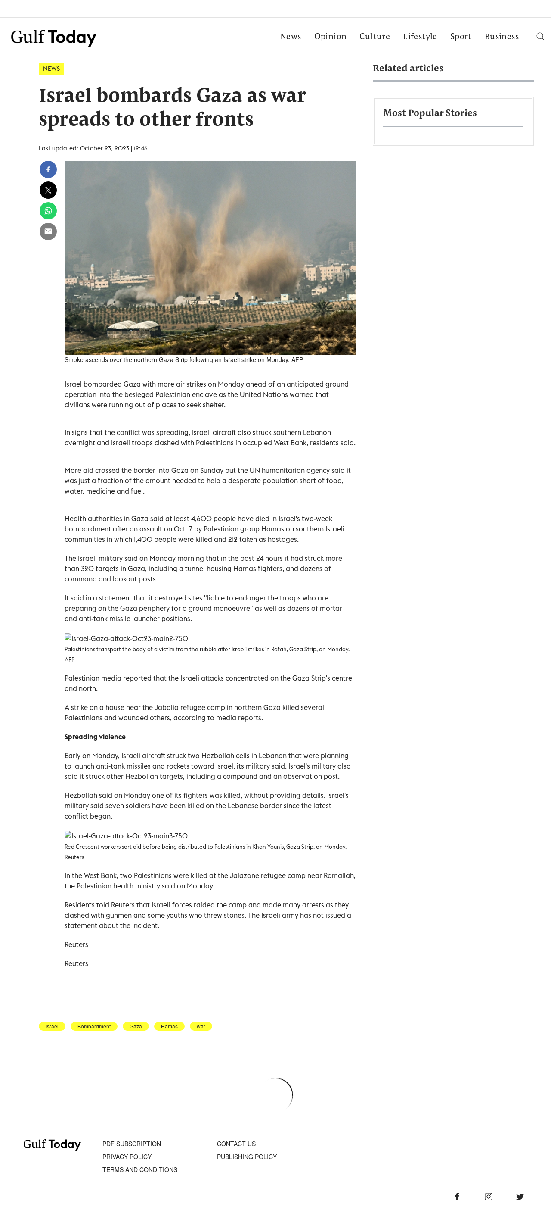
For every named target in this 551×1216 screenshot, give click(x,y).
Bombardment (94, 1026)
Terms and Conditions (139, 1169)
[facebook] (48, 169)
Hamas (169, 1026)
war (201, 1026)
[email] (48, 231)
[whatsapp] (48, 210)
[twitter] (48, 190)
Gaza (136, 1026)
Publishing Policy (247, 1156)
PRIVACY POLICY (127, 1156)
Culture (374, 37)
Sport (461, 37)
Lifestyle (420, 37)
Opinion (330, 37)
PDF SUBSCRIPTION (131, 1143)
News (290, 37)
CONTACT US (236, 1143)
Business (502, 37)
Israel (52, 1026)
